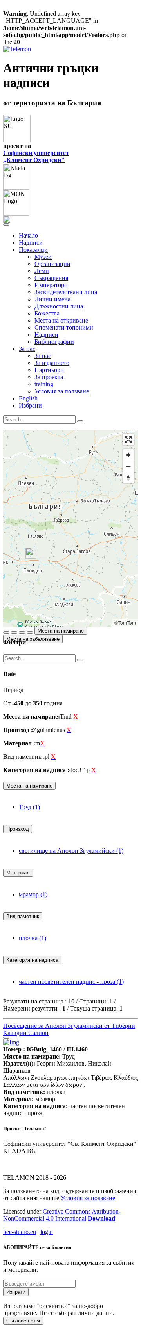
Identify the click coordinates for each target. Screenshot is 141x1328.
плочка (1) (32, 938)
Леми (41, 270)
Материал (18, 873)
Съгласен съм (23, 1321)
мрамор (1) (33, 894)
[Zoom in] (128, 455)
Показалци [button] (33, 249)
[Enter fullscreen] (128, 439)
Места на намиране (61, 631)
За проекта (48, 377)
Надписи (31, 242)
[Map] (70, 528)
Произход (17, 829)
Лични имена (52, 299)
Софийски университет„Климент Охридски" (36, 156)
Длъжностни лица (58, 306)
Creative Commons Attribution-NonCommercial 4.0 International (62, 1215)
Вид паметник (22, 916)
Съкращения (51, 278)
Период (13, 689)
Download (101, 1218)
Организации (52, 263)
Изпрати (15, 1292)
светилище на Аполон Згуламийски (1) (71, 850)
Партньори (49, 370)
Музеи (43, 256)
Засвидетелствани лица (65, 292)
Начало (28, 235)
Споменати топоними (63, 327)
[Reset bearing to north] (128, 477)
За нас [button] (27, 348)
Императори (51, 285)
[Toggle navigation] (6, 224)
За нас (42, 355)
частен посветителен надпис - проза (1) (71, 981)
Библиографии (54, 341)
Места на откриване (61, 320)
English (28, 398)
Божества (47, 313)
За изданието (51, 363)
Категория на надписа (32, 960)
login (46, 1231)
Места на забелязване (33, 639)
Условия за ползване (61, 391)
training (43, 384)
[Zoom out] (128, 466)
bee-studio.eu (19, 1231)
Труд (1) (29, 807)
